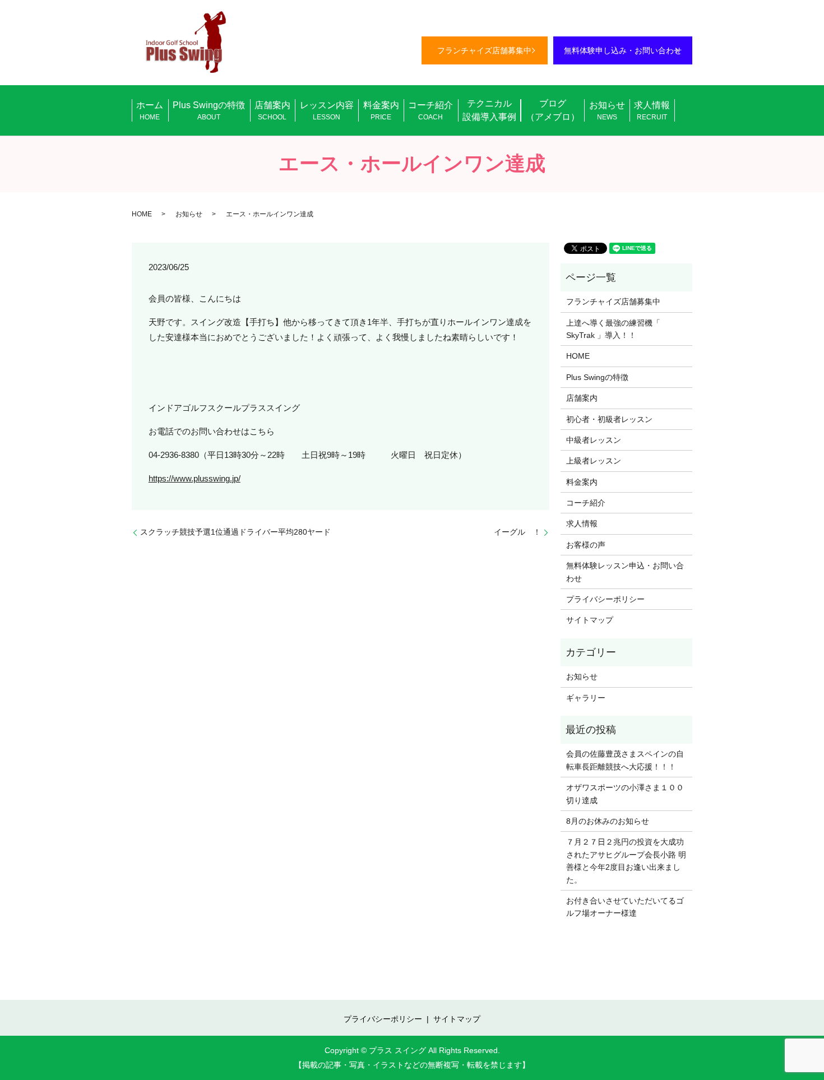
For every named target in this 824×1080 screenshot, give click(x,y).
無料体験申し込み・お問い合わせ (623, 50)
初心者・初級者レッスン (609, 419)
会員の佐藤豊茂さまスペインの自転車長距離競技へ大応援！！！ (625, 760)
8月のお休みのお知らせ (607, 821)
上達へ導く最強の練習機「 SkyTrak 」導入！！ (613, 329)
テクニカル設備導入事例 (489, 110)
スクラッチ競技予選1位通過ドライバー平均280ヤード (235, 531)
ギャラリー (585, 697)
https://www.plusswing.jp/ (194, 478)
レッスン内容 (327, 110)
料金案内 (381, 110)
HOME (142, 214)
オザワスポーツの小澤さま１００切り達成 (625, 793)
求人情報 (652, 110)
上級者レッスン (593, 460)
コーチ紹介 (430, 110)
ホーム (149, 110)
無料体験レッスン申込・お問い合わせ (625, 571)
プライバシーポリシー (605, 599)
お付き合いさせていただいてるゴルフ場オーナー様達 (625, 906)
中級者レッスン (593, 439)
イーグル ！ (517, 531)
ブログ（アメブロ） (553, 110)
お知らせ (607, 110)
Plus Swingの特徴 (209, 110)
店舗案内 (272, 110)
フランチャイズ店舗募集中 (484, 50)
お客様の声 (585, 544)
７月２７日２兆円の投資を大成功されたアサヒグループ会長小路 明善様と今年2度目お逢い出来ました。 (626, 860)
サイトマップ (589, 619)
